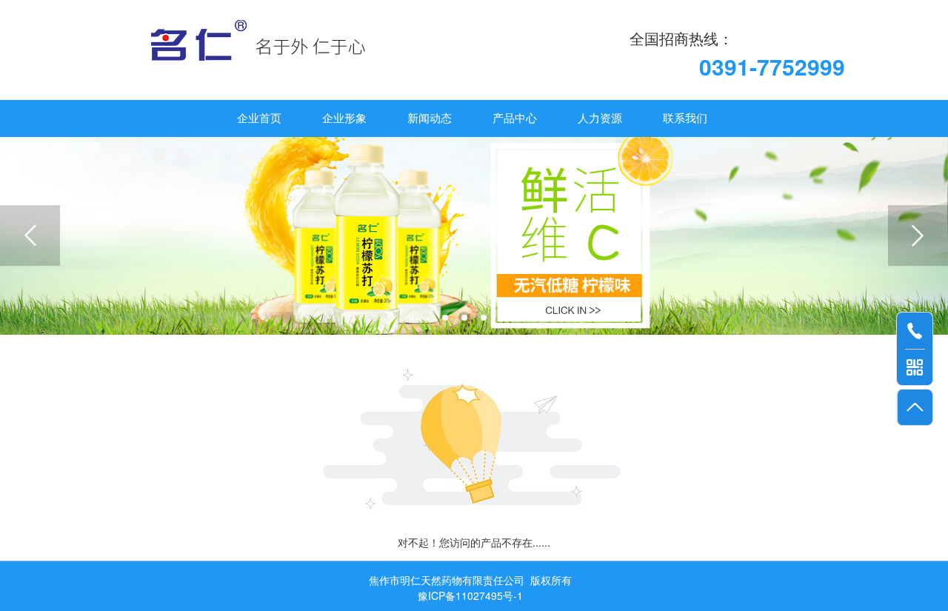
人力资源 (600, 118)
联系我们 (685, 118)
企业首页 (259, 118)
